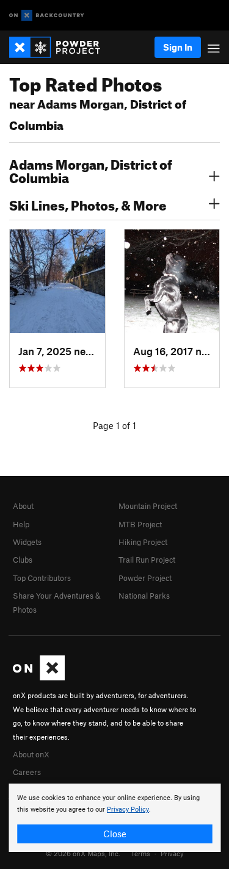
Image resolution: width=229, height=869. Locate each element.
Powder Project (145, 578)
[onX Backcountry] (46, 15)
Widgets (27, 542)
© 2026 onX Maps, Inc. (83, 853)
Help (21, 524)
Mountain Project (147, 506)
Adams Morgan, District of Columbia (90, 170)
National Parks (144, 595)
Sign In (177, 46)
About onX (31, 754)
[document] (114, 817)
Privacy (172, 853)
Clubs (22, 559)
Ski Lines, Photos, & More (88, 204)
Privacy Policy (128, 809)
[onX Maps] (39, 677)
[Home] (60, 47)
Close (114, 833)
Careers (27, 772)
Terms (140, 853)
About (23, 506)
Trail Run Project (146, 559)
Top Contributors (42, 578)
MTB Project (140, 524)
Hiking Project (142, 542)
